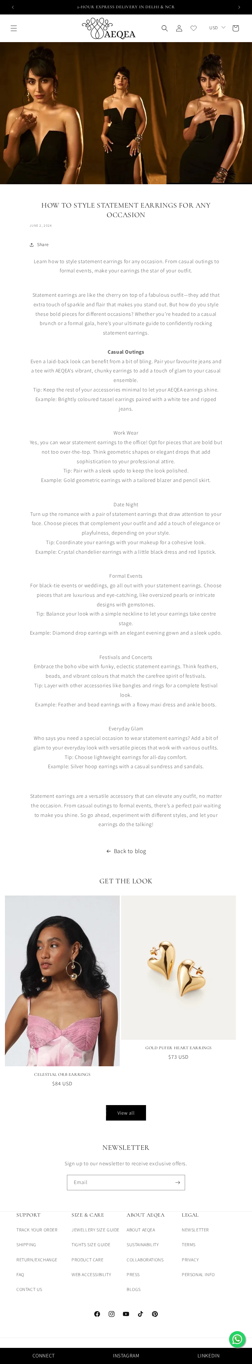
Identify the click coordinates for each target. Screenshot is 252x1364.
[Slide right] (240, 965)
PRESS (133, 1274)
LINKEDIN (209, 1355)
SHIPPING (26, 1245)
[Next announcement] (239, 7)
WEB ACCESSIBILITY (91, 1274)
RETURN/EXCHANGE (36, 1260)
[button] (14, 28)
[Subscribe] (177, 1182)
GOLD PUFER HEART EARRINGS (178, 1047)
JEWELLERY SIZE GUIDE (95, 1230)
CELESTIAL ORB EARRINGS (62, 1074)
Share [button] (43, 244)
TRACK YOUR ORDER (37, 1230)
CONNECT (43, 1355)
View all (126, 1113)
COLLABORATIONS (145, 1260)
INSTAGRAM (126, 1355)
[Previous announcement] (13, 7)
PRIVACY (190, 1260)
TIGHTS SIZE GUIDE (91, 1245)
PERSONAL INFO (198, 1274)
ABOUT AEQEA (141, 1230)
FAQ (20, 1274)
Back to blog (130, 851)
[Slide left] (12, 965)
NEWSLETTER (195, 1230)
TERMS (189, 1245)
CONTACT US (29, 1289)
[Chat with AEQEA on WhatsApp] (237, 1339)
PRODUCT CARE (87, 1260)
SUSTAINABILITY (142, 1245)
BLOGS (134, 1289)
